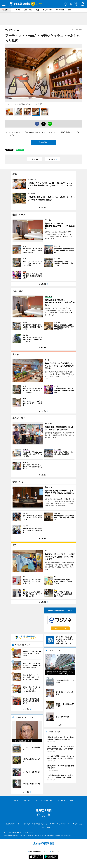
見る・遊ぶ (28, 10)
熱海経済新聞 (19, 4)
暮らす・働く (48, 10)
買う (37, 10)
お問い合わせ (78, 824)
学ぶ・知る (60, 10)
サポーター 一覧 (60, 628)
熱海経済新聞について (12, 824)
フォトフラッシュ (12, 30)
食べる (18, 10)
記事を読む (43, 142)
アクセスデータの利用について (60, 824)
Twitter (71, 4)
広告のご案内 (46, 827)
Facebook (66, 4)
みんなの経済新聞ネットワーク (43, 843)
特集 (69, 10)
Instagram (75, 4)
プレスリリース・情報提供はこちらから (35, 824)
